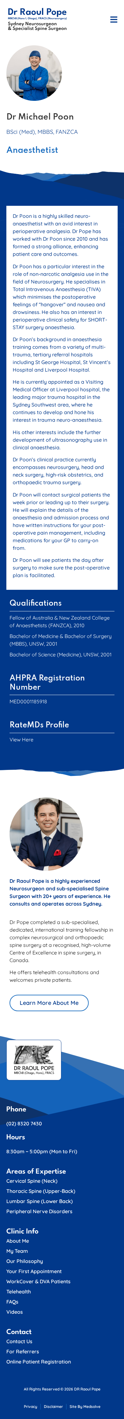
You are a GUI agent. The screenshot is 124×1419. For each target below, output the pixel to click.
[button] (113, 19)
